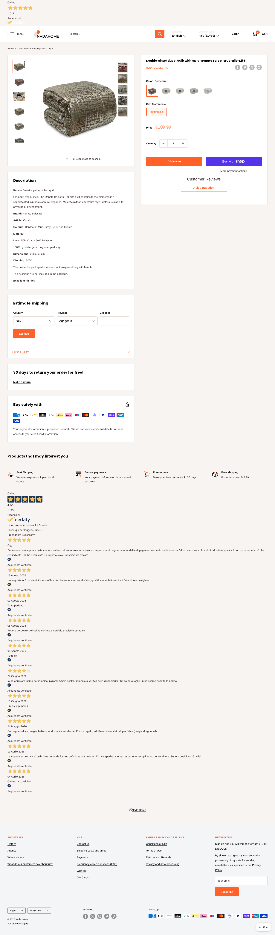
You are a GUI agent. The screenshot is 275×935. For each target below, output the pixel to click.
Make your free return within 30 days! (175, 477)
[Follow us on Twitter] (92, 916)
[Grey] (180, 91)
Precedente (14, 534)
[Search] (159, 34)
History (11, 843)
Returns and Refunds (158, 857)
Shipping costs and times (91, 850)
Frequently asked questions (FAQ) (97, 864)
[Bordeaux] (152, 91)
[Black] (194, 91)
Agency (11, 850)
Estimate (24, 333)
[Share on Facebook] (237, 67)
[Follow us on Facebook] (85, 916)
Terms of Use (154, 850)
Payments (82, 857)
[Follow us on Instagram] (99, 916)
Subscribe (227, 891)
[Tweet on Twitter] (252, 67)
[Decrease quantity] (163, 143)
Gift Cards (83, 877)
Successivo (28, 534)
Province (62, 312)
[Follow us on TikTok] (114, 916)
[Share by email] (259, 67)
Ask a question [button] (204, 187)
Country (18, 312)
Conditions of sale (156, 843)
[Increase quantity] (183, 143)
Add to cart (174, 161)
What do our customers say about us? (30, 864)
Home (10, 48)
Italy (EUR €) (36, 910)
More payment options (233, 170)
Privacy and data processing (162, 864)
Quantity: (151, 143)
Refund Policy (20, 351)
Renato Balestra (157, 68)
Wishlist (81, 870)
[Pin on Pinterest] (245, 67)
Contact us (83, 843)
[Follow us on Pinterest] (106, 916)
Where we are (15, 857)
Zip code (105, 312)
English (13, 910)
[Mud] (166, 91)
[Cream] (208, 91)
